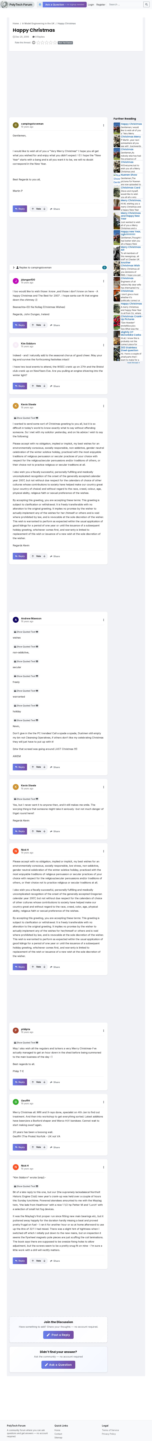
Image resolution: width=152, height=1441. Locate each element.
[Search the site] (146, 4)
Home (16, 23)
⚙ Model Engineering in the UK (38, 23)
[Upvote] (33, 208)
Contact (58, 1434)
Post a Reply (60, 1335)
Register (100, 4)
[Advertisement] (76, 76)
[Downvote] (44, 208)
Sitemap (58, 1437)
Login (91, 4)
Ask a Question (60, 1365)
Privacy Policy (109, 1434)
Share (56, 209)
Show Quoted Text (26, 418)
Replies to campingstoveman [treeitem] (62, 267)
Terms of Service (110, 1430)
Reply (21, 209)
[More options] (103, 125)
